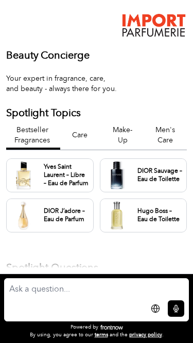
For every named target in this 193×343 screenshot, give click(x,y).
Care (79, 135)
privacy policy (145, 334)
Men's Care (165, 135)
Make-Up (122, 135)
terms (101, 334)
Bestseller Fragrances (32, 135)
